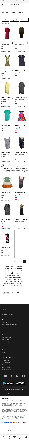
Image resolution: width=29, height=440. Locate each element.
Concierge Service (7, 314)
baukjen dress (14, 272)
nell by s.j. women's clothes (18, 285)
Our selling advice (7, 337)
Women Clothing (22, 9)
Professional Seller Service (9, 342)
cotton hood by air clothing (14, 281)
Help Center (5, 350)
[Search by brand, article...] (3, 4)
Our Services (6, 309)
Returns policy (6, 327)
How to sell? (5, 335)
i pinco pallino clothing (11, 270)
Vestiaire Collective (8, 357)
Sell (3, 332)
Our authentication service (9, 324)
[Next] (18, 261)
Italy (14, 431)
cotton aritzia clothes (8, 283)
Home (3, 9)
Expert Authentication (22, 168)
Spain (25, 430)
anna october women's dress (13, 278)
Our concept (5, 312)
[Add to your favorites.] (13, 43)
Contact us (5, 352)
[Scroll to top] (24, 261)
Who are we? (6, 360)
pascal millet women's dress (13, 274)
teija (21, 270)
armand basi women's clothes (13, 268)
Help (3, 347)
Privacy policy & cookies (13, 393)
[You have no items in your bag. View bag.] (26, 5)
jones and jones (9, 266)
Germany (21, 430)
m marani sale (21, 283)
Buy (3, 319)
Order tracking (6, 322)
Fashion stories (6, 370)
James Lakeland (11, 9)
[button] (26, 5)
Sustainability (6, 362)
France (3, 430)
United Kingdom (9, 430)
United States (15, 430)
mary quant (19, 266)
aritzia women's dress (13, 276)
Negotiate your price (6, 168)
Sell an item (5, 340)
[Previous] (10, 261)
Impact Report (6, 365)
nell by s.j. (6, 285)
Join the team (6, 367)
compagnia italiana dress (13, 279)
